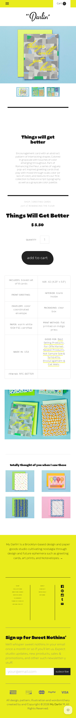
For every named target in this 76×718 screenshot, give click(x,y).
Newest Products (53, 350)
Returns (42, 595)
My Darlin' (56, 704)
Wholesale (42, 592)
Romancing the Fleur (42, 205)
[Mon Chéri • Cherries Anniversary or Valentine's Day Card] (56, 507)
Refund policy (18, 604)
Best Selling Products (54, 341)
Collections (17, 589)
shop (27, 201)
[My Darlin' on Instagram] (63, 596)
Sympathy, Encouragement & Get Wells (54, 361)
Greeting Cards (41, 201)
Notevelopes (17, 595)
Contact (42, 589)
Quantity (31, 239)
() (62, 3)
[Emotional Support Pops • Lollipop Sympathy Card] (56, 481)
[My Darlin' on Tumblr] (63, 600)
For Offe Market (53, 346)
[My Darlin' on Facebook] (63, 587)
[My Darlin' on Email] (63, 604)
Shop (17, 586)
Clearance (18, 598)
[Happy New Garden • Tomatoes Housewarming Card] (20, 507)
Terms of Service (18, 601)
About (42, 586)
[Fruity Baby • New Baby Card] (20, 481)
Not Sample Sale (53, 353)
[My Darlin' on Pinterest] (63, 591)
